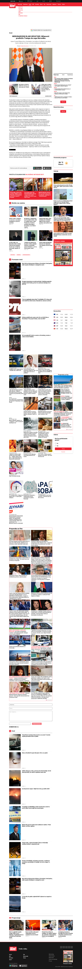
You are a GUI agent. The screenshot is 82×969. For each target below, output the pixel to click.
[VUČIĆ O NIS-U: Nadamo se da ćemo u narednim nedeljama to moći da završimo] (15, 211)
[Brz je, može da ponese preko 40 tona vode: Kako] (63, 178)
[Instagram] (64, 947)
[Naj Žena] (37, 1)
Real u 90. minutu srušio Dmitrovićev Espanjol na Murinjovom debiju (62, 93)
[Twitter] (72, 947)
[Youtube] (69, 947)
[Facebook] (61, 947)
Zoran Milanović (26, 254)
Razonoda (49, 4)
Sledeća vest (48, 96)
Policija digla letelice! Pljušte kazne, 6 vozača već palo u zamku (63, 89)
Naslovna (25, 4)
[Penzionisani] (58, 1)
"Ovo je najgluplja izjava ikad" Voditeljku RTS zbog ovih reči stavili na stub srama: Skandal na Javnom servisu (37, 300)
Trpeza (59, 4)
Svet (20, 11)
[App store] (47, 168)
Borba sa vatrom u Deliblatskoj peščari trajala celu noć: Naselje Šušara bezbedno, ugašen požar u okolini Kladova (63, 202)
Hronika (37, 4)
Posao (50, 961)
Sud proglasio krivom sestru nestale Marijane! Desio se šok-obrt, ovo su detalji (63, 235)
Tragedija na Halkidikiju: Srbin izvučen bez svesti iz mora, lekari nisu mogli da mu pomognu (36, 807)
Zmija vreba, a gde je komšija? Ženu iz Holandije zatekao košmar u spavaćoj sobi (35, 843)
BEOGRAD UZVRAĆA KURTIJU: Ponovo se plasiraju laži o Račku (24, 86)
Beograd (21, 12)
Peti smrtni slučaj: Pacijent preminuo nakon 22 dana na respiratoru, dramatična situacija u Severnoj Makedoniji (64, 80)
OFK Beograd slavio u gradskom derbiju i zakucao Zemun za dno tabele (63, 97)
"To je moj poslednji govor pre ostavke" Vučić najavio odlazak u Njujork (63, 85)
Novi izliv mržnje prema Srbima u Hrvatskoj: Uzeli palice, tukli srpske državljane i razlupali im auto (37, 264)
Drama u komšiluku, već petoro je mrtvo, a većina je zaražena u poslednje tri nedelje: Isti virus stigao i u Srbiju (36, 862)
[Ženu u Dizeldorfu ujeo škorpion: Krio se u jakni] (15, 760)
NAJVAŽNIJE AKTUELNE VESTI (35, 174)
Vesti (30, 4)
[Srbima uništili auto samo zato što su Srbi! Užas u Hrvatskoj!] (15, 325)
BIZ (33, 4)
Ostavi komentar (36, 723)
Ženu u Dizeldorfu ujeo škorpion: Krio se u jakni (35, 753)
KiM (19, 14)
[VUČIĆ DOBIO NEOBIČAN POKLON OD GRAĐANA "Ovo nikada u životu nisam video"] (45, 235)
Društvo (20, 7)
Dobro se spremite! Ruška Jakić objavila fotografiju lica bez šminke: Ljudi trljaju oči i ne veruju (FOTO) (62, 219)
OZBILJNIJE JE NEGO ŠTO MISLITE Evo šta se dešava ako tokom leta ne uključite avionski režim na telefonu (46, 88)
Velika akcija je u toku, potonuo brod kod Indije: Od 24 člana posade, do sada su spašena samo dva (36, 771)
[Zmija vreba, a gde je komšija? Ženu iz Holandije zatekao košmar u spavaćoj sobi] (15, 850)
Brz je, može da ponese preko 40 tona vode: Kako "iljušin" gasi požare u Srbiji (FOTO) (63, 186)
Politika (21, 8)
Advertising (51, 956)
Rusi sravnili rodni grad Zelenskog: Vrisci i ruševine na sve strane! (32, 933)
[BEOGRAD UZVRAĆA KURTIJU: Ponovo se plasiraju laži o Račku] (13, 89)
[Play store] (37, 168)
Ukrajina (21, 10)
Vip (44, 4)
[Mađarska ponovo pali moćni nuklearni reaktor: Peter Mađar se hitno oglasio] (15, 832)
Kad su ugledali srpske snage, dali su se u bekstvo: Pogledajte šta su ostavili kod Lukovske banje (16, 934)
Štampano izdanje (23, 15)
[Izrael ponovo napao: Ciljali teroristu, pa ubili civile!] (15, 796)
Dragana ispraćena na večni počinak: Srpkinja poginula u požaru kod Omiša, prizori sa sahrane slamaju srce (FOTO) (36, 283)
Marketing (51, 954)
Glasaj (63, 448)
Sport (41, 4)
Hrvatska (13, 254)
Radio (63, 4)
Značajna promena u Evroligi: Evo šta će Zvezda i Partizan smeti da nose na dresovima (65, 934)
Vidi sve (63, 101)
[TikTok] (66, 947)
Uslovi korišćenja (53, 959)
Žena (24, 958)
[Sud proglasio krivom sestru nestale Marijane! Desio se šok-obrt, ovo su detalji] (63, 227)
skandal (18, 254)
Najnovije (20, 4)
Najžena (54, 4)
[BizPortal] (20, 1)
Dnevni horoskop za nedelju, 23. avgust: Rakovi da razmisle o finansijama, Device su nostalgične (49, 934)
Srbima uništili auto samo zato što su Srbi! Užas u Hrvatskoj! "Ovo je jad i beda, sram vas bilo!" (35, 318)
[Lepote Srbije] (29, 1)
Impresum (51, 957)
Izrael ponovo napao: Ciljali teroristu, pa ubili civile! (36, 788)
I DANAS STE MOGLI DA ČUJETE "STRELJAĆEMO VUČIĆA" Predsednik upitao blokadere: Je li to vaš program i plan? (30, 245)
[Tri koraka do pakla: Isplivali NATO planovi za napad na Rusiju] (15, 904)
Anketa (56, 434)
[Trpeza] (43, 1)
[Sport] (50, 1)
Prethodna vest (13, 96)
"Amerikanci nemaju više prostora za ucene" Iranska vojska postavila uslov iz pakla (36, 735)
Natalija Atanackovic (24, 46)
